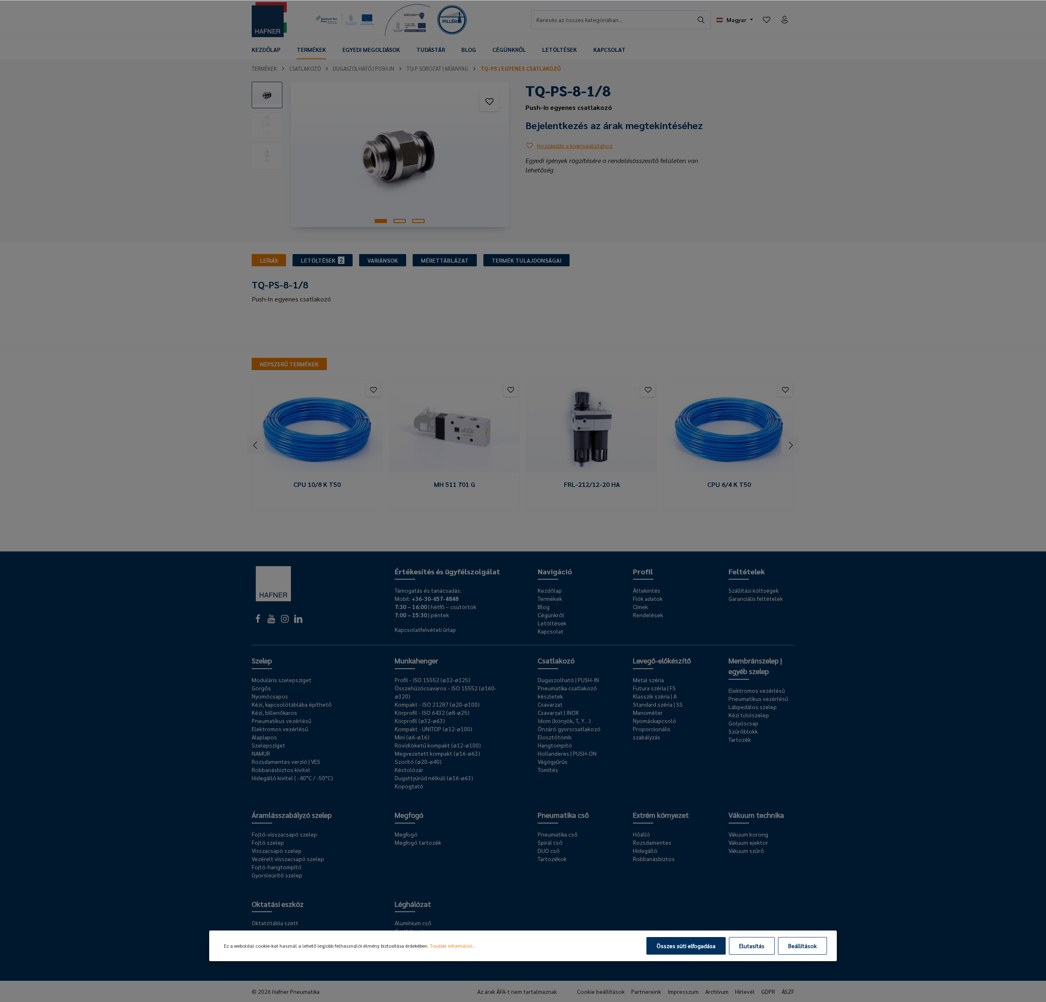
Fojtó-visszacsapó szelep (284, 834)
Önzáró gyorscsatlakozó (569, 728)
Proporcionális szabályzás (652, 733)
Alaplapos (264, 737)
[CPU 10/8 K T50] (317, 429)
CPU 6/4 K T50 (729, 484)
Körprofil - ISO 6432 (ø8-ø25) (432, 712)
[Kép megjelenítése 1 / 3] (381, 221)
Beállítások (802, 945)
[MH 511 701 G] (454, 429)
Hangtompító (555, 745)
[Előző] (255, 445)
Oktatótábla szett (275, 922)
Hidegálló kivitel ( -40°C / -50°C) (292, 777)
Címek (640, 606)
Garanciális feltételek (756, 598)
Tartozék (740, 739)
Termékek (550, 598)
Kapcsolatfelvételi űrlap (425, 629)
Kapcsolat (550, 631)
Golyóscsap (743, 723)
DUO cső (549, 850)
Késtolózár (409, 769)
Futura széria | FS (654, 688)
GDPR (768, 991)
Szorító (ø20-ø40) (418, 761)
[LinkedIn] (298, 621)
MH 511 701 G (454, 484)
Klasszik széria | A (655, 696)
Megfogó (409, 814)
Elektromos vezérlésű (280, 728)
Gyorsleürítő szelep (277, 875)
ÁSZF (788, 991)
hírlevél (745, 991)
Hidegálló (645, 850)
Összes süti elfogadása (686, 945)
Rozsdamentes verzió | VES (286, 761)
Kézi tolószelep (749, 715)
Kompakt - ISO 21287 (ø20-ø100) (437, 704)
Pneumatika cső (563, 814)
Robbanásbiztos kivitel (281, 769)
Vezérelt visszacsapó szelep (288, 858)
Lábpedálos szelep (753, 706)
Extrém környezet (661, 814)
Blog (544, 606)
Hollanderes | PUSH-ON (567, 753)
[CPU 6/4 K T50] (729, 429)
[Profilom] (784, 19)
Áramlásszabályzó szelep (292, 814)
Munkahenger (416, 660)
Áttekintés (646, 590)
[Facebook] (258, 621)
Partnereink (646, 991)
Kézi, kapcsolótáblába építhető (292, 704)
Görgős (261, 688)
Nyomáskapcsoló (654, 720)
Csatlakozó (556, 660)
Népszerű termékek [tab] (289, 364)
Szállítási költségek (754, 590)
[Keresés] (701, 19)
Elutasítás (751, 945)
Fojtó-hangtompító (277, 866)
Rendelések (648, 614)
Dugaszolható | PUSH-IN (568, 679)
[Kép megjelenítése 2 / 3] (399, 221)
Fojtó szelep (268, 842)
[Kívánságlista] (766, 19)
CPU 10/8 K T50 (317, 484)
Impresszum (683, 991)
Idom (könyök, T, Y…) (564, 720)
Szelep (262, 660)
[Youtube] (272, 621)
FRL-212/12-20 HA (592, 484)
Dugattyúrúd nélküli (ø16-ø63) (434, 777)
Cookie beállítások (601, 991)
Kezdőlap (550, 590)
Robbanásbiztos (654, 858)
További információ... (453, 945)
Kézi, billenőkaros (274, 712)
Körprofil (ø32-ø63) (420, 720)
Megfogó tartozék (418, 842)
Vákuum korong (748, 834)
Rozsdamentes (652, 842)
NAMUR (261, 753)
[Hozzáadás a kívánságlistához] (489, 101)
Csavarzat (550, 704)
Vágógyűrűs (553, 761)
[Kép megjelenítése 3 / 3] (418, 221)
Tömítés (548, 769)
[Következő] (790, 445)
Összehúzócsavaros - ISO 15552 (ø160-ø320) (445, 692)
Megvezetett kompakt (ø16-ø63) (437, 753)
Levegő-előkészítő (662, 660)
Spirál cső (550, 842)
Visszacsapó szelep (277, 850)
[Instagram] (285, 621)
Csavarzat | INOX (558, 712)
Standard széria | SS (658, 704)
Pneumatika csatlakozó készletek (567, 692)
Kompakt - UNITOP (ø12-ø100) (433, 728)
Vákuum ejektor (748, 842)
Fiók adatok (648, 598)
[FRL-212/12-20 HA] (592, 429)
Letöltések (552, 623)
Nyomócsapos (270, 696)
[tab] (269, 260)
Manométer (648, 712)
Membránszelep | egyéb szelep (755, 666)
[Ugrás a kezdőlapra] (269, 19)
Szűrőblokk (743, 731)
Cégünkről (551, 614)
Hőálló (641, 834)
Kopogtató (409, 786)
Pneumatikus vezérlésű (281, 720)
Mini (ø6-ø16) (412, 737)
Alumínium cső (413, 922)
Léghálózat (413, 903)
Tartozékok (552, 858)
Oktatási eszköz (278, 903)
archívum (717, 991)
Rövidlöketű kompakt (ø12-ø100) (438, 745)
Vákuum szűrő (746, 850)
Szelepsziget (268, 745)
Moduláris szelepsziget (281, 679)
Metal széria (648, 679)
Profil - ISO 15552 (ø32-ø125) (432, 679)
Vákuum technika (756, 814)
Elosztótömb (555, 737)
